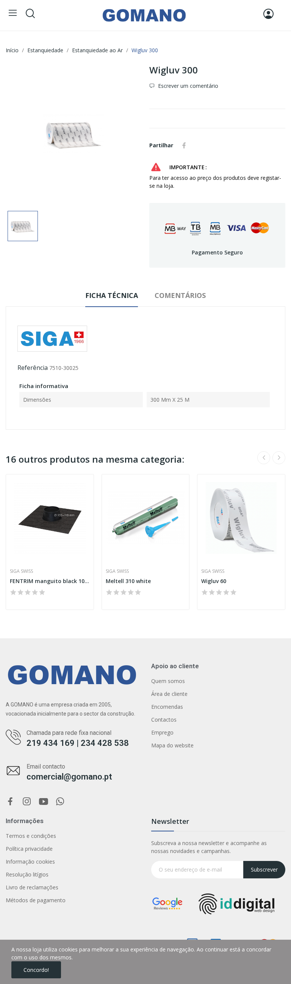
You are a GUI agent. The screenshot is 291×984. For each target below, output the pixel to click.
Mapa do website (172, 745)
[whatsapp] (60, 801)
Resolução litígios (27, 874)
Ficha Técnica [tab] (111, 295)
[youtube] (43, 801)
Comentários (180, 295)
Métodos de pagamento (36, 900)
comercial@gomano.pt (69, 776)
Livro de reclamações (32, 887)
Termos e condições (31, 835)
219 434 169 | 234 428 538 (78, 743)
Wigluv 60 (213, 581)
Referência (32, 367)
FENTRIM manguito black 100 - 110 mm (50, 581)
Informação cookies (30, 861)
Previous (263, 457)
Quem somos (168, 681)
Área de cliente (169, 693)
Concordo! (36, 969)
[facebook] (10, 801)
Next (278, 457)
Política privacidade (29, 848)
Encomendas (167, 706)
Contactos (164, 719)
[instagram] (26, 801)
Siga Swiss (21, 571)
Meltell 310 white (128, 581)
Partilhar (184, 145)
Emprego (162, 732)
